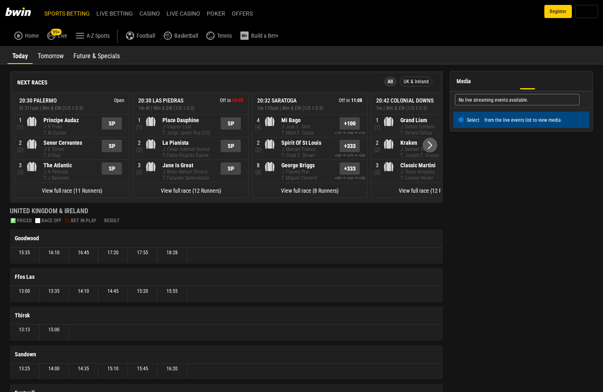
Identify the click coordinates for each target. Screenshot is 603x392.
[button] (430, 145)
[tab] (20, 55)
